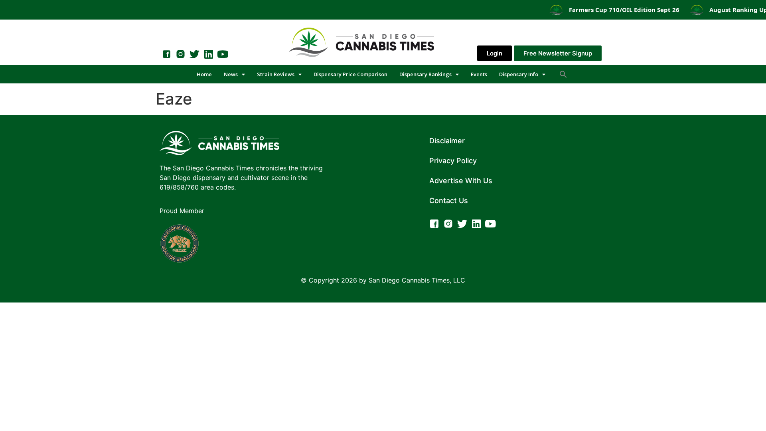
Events (479, 74)
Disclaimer (447, 140)
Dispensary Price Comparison (350, 74)
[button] (563, 74)
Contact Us (448, 200)
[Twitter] (194, 54)
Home (204, 74)
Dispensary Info (518, 74)
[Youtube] (222, 54)
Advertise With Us (460, 180)
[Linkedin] (208, 54)
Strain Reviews (275, 74)
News (231, 74)
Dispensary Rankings (425, 74)
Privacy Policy (453, 160)
